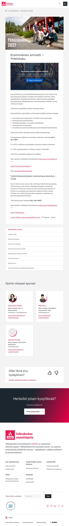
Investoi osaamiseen (52, 466)
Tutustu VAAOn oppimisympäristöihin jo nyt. (25, 217)
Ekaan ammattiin (10, 466)
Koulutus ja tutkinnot (32, 468)
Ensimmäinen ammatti (15, 229)
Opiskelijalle (29, 479)
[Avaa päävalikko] (65, 4)
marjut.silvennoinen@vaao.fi (16, 315)
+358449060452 (43, 318)
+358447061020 (13, 318)
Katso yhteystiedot (33, 412)
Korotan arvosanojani (14, 244)
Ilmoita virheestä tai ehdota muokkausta (22, 380)
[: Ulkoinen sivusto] (53, 523)
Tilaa (48, 496)
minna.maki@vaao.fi (44, 315)
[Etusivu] (6, 11)
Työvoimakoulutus (13, 258)
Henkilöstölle (30, 482)
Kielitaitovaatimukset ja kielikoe (17, 254)
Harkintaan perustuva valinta (16, 249)
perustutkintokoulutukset (23, 171)
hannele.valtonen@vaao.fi (15, 349)
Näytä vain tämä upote (35, 80)
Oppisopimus (12, 263)
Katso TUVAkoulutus (17, 213)
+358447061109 (13, 352)
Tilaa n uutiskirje (13, 496)
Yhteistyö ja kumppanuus (54, 469)
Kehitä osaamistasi (13, 239)
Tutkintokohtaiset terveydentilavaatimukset (21, 268)
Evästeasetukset (41, 522)
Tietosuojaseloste (27, 522)
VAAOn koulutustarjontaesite (20, 166)
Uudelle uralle (12, 234)
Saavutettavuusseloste (12, 522)
